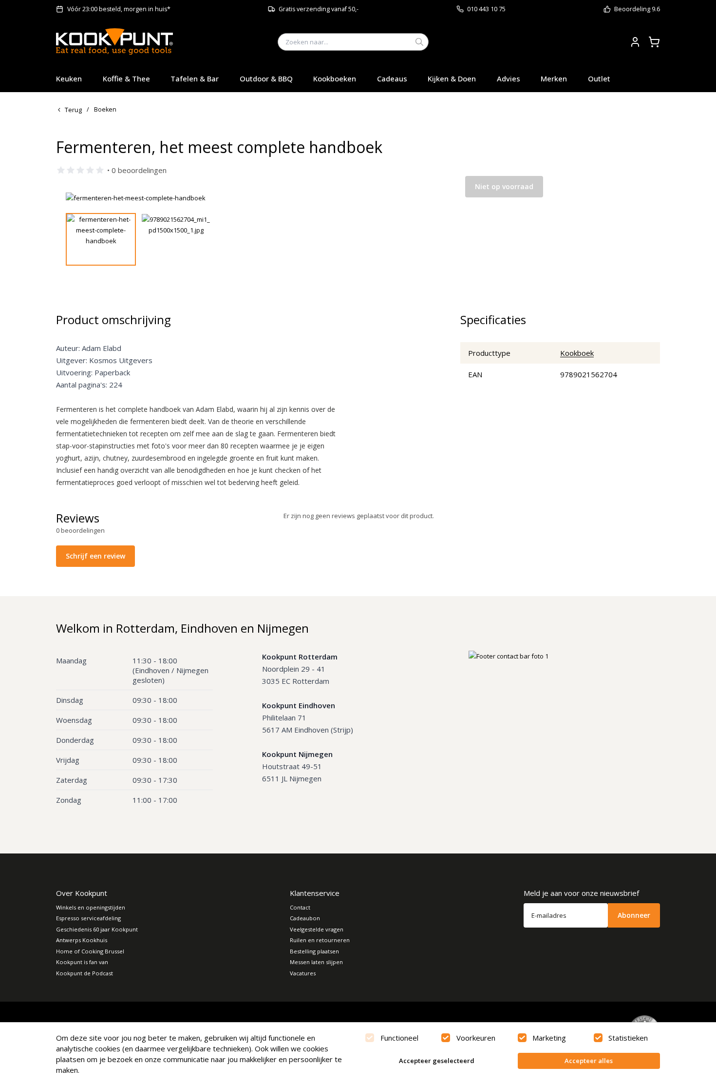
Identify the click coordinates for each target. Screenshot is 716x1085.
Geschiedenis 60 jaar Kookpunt (97, 929)
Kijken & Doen (452, 78)
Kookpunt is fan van (82, 962)
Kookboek (577, 353)
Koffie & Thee (126, 78)
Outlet (599, 78)
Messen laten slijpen (316, 962)
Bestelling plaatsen (314, 951)
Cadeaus (392, 78)
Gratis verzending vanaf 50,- (318, 9)
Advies (508, 78)
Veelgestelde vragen (316, 929)
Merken (554, 78)
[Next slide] (413, 198)
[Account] (635, 42)
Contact (300, 907)
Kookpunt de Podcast (84, 973)
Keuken (69, 78)
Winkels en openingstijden (90, 907)
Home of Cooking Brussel (90, 951)
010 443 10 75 (486, 9)
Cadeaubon (305, 918)
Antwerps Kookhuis (81, 940)
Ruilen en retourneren (320, 940)
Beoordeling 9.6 (637, 9)
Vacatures (303, 973)
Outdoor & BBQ (266, 78)
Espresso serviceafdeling (88, 918)
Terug (73, 109)
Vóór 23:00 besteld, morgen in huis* (118, 9)
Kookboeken (334, 78)
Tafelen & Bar (194, 78)
